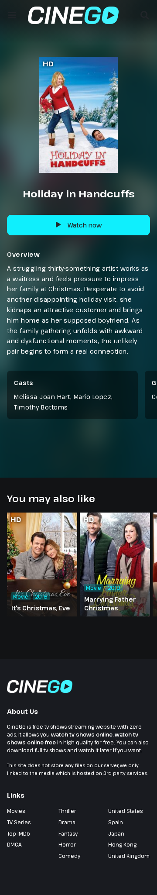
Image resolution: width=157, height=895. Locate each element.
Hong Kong (122, 844)
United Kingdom (129, 855)
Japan (116, 833)
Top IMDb (18, 833)
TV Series (19, 822)
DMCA (14, 844)
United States (125, 810)
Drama (66, 822)
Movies (16, 810)
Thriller (67, 810)
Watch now (85, 225)
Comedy (69, 855)
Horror (67, 844)
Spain (115, 822)
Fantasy (68, 833)
